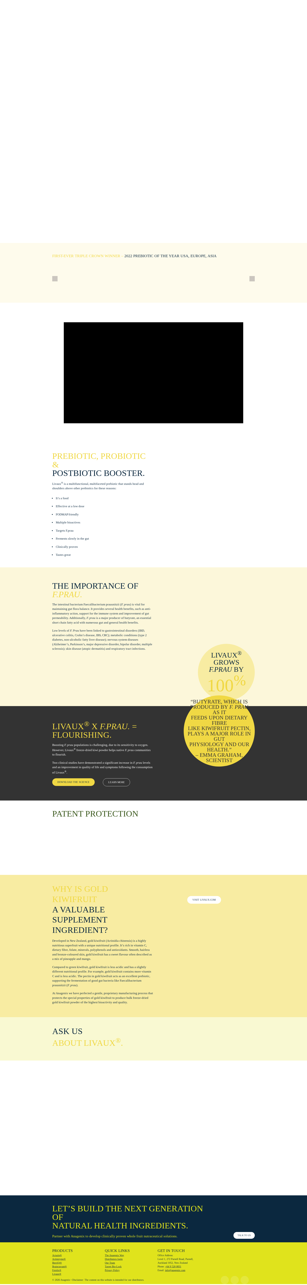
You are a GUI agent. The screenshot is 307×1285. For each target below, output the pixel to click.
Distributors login (114, 1259)
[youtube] (235, 1280)
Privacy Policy (112, 1270)
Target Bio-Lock (113, 1266)
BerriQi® (57, 1263)
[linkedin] (245, 1280)
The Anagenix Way (114, 1255)
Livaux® (56, 1274)
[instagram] (225, 1280)
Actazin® (57, 1255)
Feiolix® (56, 1270)
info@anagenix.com (175, 1270)
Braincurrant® (59, 1266)
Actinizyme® (59, 1259)
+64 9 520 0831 (173, 1266)
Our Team (110, 1263)
